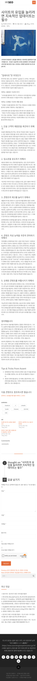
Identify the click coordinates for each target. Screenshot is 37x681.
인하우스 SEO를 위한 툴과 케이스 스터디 (13, 396)
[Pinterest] (34, 657)
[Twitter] (8, 657)
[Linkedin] (18, 661)
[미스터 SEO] (9, 2)
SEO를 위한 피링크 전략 (12, 675)
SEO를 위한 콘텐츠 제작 (23, 673)
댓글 (3, 491)
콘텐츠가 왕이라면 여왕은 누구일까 (24, 604)
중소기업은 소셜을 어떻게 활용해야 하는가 (17, 622)
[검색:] (18, 576)
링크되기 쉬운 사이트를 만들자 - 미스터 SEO (15, 614)
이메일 (3, 524)
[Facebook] (3, 657)
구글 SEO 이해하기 (11, 673)
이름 (3, 515)
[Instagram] (16, 657)
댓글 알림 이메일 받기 (7, 544)
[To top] (18, 667)
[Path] (21, 657)
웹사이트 (3, 533)
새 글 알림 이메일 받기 (7, 550)
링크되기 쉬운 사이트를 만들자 (18, 594)
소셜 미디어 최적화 (25, 675)
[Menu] (34, 2)
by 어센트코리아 (6, 24)
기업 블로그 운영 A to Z (12, 677)
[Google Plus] (12, 657)
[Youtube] (25, 657)
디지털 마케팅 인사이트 (25, 677)
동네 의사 (5, 594)
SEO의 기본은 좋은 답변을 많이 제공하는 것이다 (8, 431)
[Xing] (29, 657)
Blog (28, 24)
